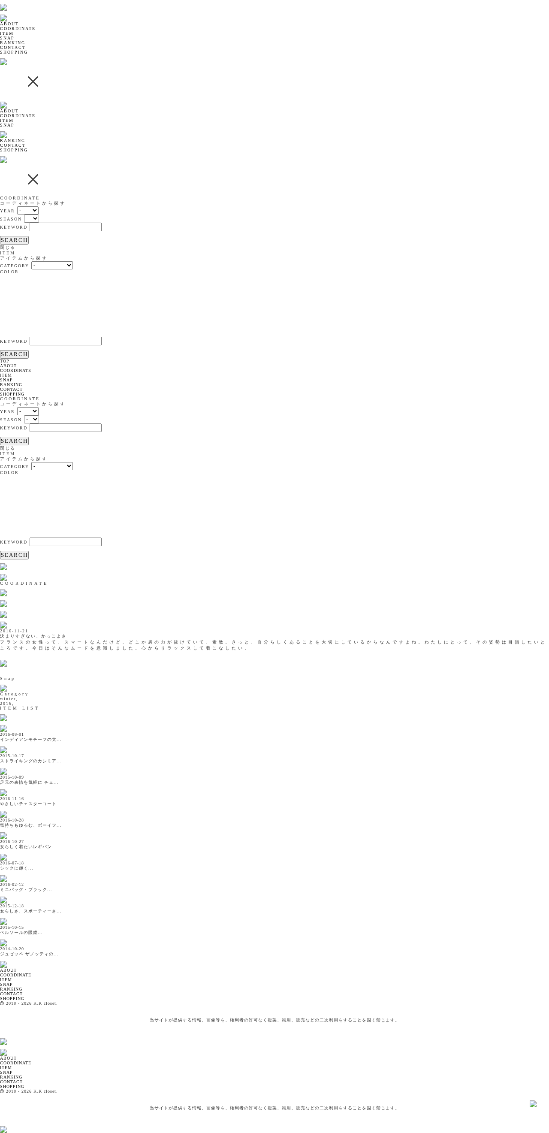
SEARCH (14, 240)
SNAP (7, 38)
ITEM (7, 33)
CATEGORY (14, 265)
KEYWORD (13, 227)
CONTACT (13, 47)
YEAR (7, 210)
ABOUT (9, 23)
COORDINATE (18, 28)
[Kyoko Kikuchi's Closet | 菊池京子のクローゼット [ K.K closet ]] (25, 2)
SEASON (11, 219)
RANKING (12, 42)
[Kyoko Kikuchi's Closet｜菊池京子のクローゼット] (10, 959)
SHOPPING (14, 52)
